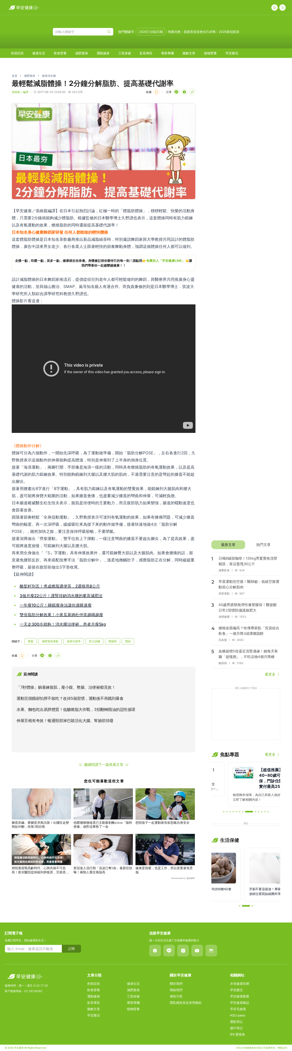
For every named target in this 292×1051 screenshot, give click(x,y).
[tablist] (245, 544)
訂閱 (71, 949)
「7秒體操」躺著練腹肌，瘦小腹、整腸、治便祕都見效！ (65, 687)
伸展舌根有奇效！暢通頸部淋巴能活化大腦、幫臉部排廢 (64, 720)
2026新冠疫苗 (229, 32)
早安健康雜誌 (239, 1003)
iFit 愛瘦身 (237, 1034)
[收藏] (156, 92)
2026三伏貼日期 (151, 32)
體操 (128, 641)
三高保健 (124, 53)
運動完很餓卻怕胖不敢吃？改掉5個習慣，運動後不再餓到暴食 (69, 698)
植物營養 (210, 53)
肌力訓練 (94, 641)
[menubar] (124, 53)
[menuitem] (17, 53)
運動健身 (103, 53)
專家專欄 (167, 53)
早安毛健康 (238, 1009)
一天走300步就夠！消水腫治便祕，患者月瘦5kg (63, 624)
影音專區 (146, 53)
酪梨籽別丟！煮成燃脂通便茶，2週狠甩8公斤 (60, 586)
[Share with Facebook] (184, 92)
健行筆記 (236, 1028)
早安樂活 (231, 53)
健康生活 (38, 53)
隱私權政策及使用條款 (186, 1003)
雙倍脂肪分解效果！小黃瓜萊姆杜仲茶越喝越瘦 (61, 614)
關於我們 (176, 984)
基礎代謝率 (74, 641)
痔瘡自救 (174, 32)
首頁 (14, 75)
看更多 (270, 674)
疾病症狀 (17, 53)
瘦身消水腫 (49, 75)
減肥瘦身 (81, 53)
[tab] (228, 544)
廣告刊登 (176, 996)
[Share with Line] (176, 92)
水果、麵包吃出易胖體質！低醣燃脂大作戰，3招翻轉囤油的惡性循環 (75, 709)
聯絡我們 (176, 990)
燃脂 (30, 641)
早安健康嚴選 (239, 996)
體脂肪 (112, 641)
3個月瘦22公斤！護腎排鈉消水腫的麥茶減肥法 (61, 595)
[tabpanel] (245, 614)
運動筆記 (236, 1022)
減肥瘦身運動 (50, 641)
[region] (103, 263)
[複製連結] (192, 92)
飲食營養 (60, 53)
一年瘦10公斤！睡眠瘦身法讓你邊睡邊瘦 (56, 605)
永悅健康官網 (239, 984)
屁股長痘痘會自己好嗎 (200, 32)
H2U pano (237, 1015)
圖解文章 (189, 53)
